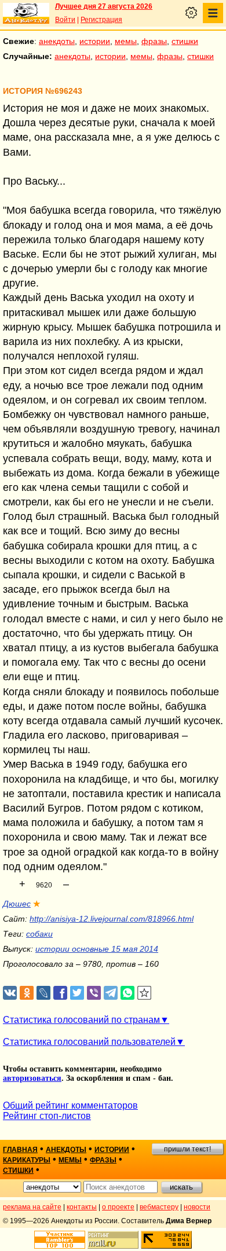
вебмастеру (159, 1207)
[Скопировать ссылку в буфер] (144, 993)
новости (197, 1207)
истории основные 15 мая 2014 (96, 948)
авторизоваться (32, 1078)
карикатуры (26, 1160)
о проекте (118, 1207)
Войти (65, 20)
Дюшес (17, 903)
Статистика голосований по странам (81, 1020)
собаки (39, 933)
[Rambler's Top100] (59, 1240)
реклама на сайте (32, 1207)
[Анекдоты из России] (26, 13)
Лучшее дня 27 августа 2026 (103, 6)
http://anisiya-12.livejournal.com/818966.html (112, 918)
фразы (154, 41)
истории (94, 41)
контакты (82, 1207)
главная (20, 1150)
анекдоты (57, 41)
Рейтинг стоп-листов (47, 1116)
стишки (185, 41)
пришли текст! (187, 1149)
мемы (126, 41)
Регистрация (101, 20)
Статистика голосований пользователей (89, 1042)
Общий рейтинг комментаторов (70, 1105)
